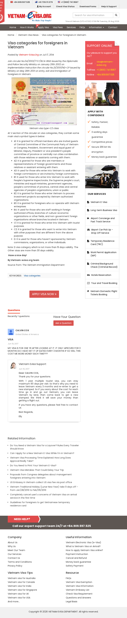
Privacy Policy (15, 565)
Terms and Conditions (20, 561)
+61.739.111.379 (45, 2)
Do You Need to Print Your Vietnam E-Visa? (33, 465)
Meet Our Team (16, 550)
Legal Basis (71, 601)
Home (13, 27)
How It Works (27, 27)
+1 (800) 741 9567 (69, 2)
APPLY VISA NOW (43, 294)
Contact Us (14, 558)
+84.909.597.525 (22, 2)
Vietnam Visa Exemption (79, 582)
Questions (14, 310)
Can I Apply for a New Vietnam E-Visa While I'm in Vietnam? (42, 453)
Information (96, 27)
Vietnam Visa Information (80, 586)
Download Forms (88, 6)
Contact (112, 27)
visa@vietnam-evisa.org (105, 63)
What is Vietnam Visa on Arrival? (83, 546)
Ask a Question (63, 323)
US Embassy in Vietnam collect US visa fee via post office (41, 482)
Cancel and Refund (76, 558)
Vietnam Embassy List (77, 589)
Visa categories (32, 275)
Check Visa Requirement (79, 593)
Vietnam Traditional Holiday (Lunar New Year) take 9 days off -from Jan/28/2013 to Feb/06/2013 (44, 488)
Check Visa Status (65, 6)
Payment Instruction (77, 554)
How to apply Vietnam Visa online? (84, 550)
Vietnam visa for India (19, 586)
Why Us (12, 546)
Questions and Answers (78, 597)
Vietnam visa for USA (19, 597)
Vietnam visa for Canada (21, 582)
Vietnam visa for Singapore (22, 589)
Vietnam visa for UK (18, 593)
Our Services (14, 554)
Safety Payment (74, 565)
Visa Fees (58, 27)
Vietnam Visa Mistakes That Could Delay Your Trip (37, 470)
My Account (45, 6)
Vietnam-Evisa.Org (29, 54)
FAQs (82, 27)
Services (71, 27)
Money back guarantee (78, 561)
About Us (12, 542)
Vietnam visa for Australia (21, 578)
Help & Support (109, 6)
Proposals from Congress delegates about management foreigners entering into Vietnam (41, 476)
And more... (14, 601)
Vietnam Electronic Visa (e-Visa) (83, 542)
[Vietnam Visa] (29, 16)
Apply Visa (43, 27)
